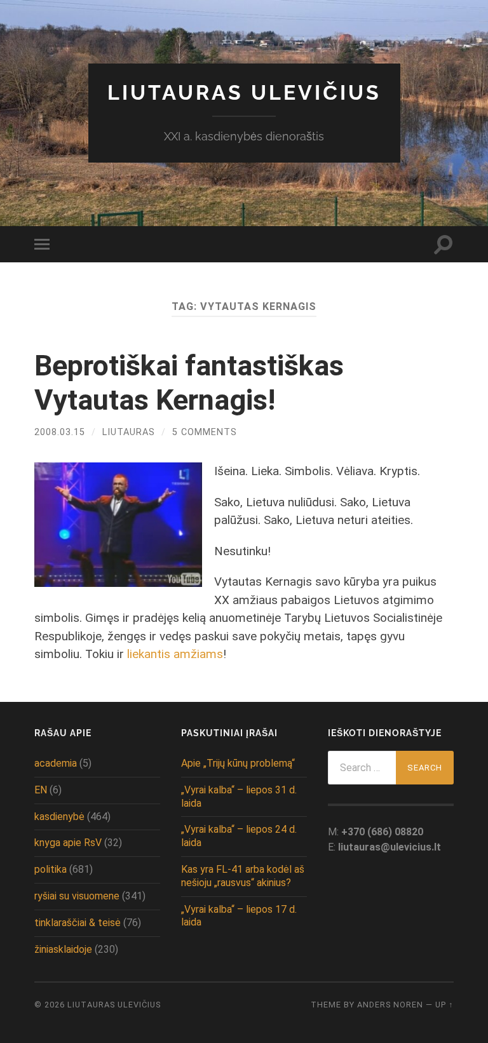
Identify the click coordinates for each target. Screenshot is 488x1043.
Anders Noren (390, 1004)
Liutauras (128, 432)
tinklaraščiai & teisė (77, 923)
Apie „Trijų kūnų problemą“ (238, 763)
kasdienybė (59, 817)
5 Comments (204, 432)
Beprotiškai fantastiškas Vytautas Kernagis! (189, 383)
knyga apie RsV (68, 843)
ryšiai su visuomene (76, 896)
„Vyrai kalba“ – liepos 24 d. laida (239, 836)
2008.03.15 (59, 432)
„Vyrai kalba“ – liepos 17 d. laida (239, 916)
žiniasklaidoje (63, 949)
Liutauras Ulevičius (244, 92)
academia (55, 763)
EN (40, 790)
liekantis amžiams (175, 654)
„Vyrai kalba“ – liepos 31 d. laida (239, 796)
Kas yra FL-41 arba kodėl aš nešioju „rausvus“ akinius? (242, 876)
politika (50, 869)
